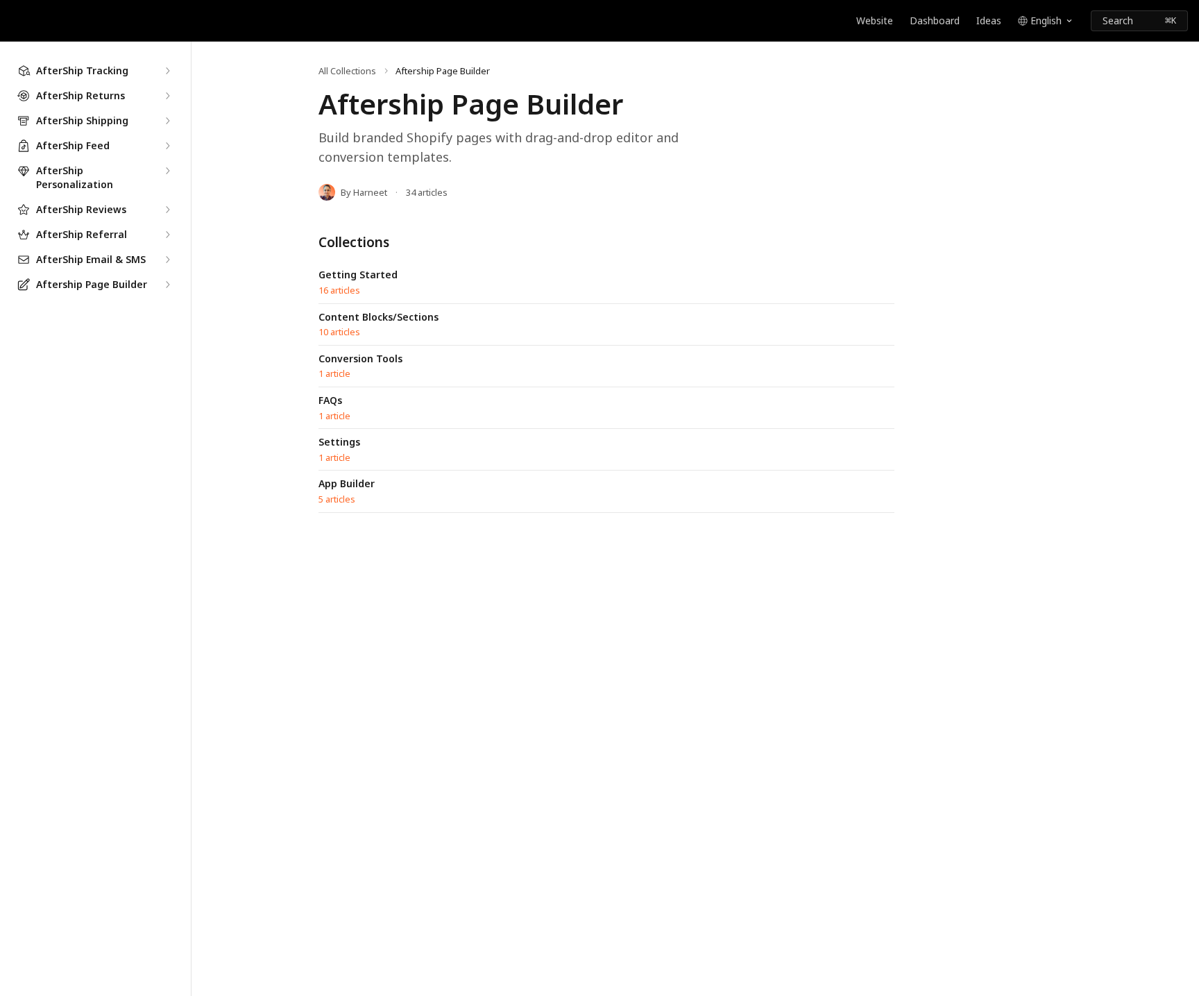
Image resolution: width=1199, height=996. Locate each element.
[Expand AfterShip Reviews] (167, 209)
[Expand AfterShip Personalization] (167, 170)
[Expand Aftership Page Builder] (167, 284)
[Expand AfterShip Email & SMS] (167, 259)
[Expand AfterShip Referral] (167, 234)
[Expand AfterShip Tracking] (167, 71)
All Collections (347, 71)
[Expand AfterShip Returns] (167, 95)
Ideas (988, 20)
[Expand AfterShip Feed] (167, 145)
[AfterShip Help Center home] (14, 21)
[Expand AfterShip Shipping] (167, 120)
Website (874, 20)
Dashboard (935, 20)
